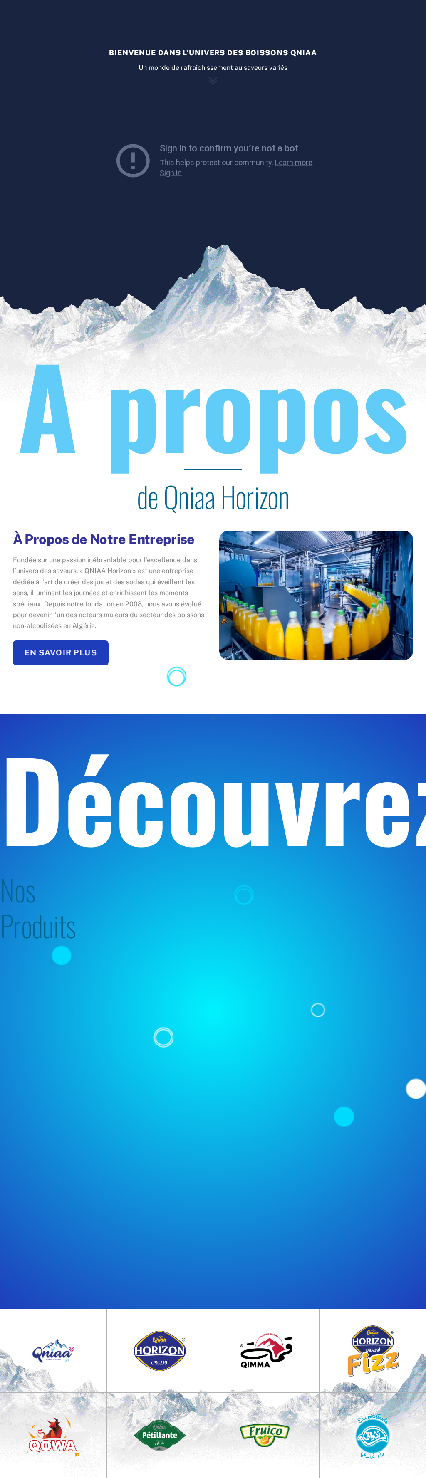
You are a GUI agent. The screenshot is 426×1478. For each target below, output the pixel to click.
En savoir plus (61, 652)
